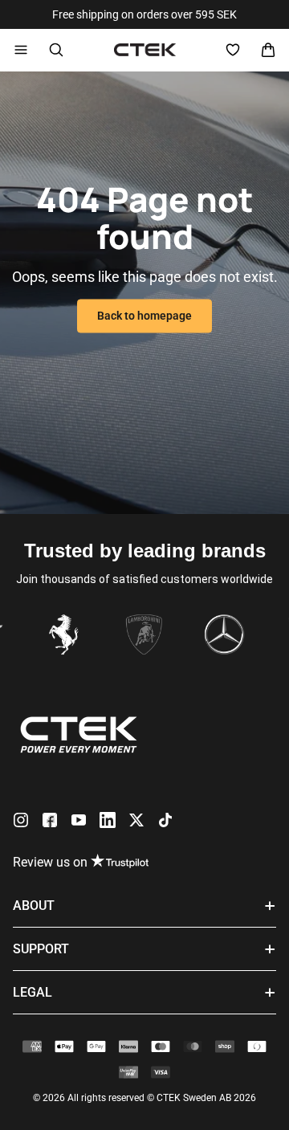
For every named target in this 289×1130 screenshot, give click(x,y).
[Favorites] (233, 50)
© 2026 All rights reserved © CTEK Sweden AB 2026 (144, 1097)
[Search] (56, 50)
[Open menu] (21, 50)
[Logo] (145, 49)
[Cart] (268, 50)
